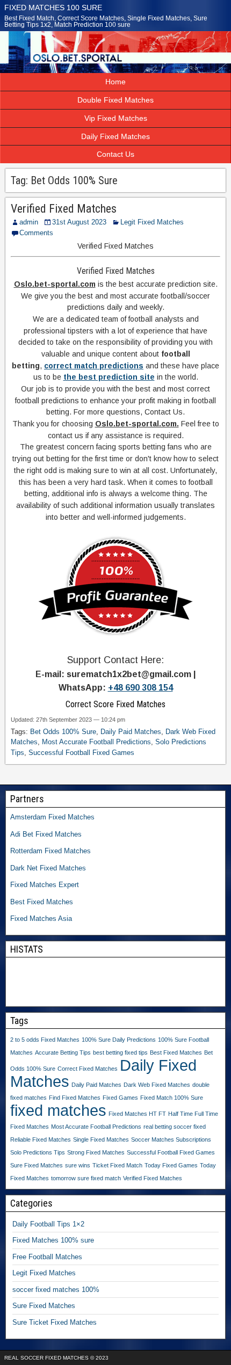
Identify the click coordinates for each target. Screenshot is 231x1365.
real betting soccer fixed (174, 1126)
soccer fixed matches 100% (55, 1290)
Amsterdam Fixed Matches (52, 817)
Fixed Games (120, 1097)
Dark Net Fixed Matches (48, 868)
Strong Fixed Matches (96, 1152)
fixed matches (58, 1110)
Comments (36, 233)
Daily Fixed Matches (115, 136)
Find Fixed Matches (74, 1097)
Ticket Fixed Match (117, 1165)
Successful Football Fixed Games (81, 753)
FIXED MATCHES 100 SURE (53, 7)
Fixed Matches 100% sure (53, 1240)
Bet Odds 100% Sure (63, 732)
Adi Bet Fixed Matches (46, 834)
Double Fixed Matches (115, 100)
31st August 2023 (79, 222)
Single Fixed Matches (101, 1139)
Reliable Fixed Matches (40, 1139)
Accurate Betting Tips (63, 1052)
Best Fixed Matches (41, 902)
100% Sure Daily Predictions (119, 1039)
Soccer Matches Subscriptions (171, 1139)
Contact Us (115, 154)
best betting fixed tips (120, 1052)
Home (115, 81)
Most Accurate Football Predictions (96, 742)
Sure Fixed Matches (36, 1165)
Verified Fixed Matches (64, 208)
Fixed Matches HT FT (137, 1113)
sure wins (77, 1165)
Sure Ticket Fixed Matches (54, 1322)
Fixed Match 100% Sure (171, 1097)
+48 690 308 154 (140, 687)
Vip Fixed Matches (115, 118)
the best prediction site (109, 377)
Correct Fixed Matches (87, 1068)
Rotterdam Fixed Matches (50, 851)
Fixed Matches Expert (44, 885)
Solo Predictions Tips (37, 1152)
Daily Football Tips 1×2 (48, 1224)
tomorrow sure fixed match (86, 1178)
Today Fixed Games (171, 1165)
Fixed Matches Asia (41, 918)
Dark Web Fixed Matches (157, 1084)
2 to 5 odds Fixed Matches (45, 1039)
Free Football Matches (47, 1257)
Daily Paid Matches (130, 732)
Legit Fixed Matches (152, 222)
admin (28, 222)
